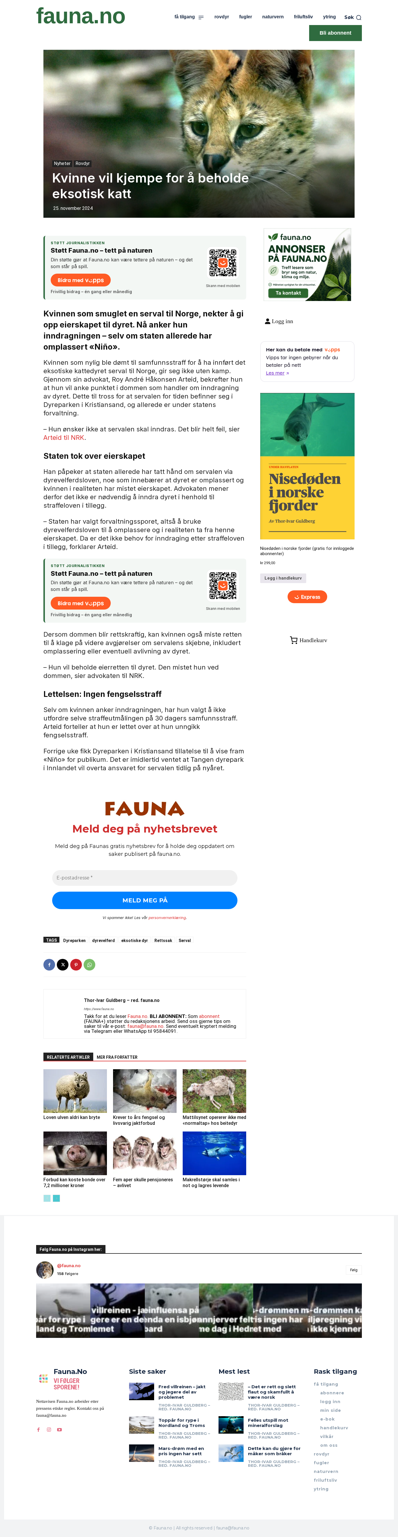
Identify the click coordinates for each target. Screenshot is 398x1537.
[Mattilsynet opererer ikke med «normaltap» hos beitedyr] (214, 1091)
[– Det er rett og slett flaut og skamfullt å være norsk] (231, 1391)
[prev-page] (47, 1198)
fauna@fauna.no (145, 1026)
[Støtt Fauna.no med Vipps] (222, 263)
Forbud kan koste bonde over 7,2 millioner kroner (74, 1182)
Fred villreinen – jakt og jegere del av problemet (182, 1392)
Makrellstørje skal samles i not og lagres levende (211, 1182)
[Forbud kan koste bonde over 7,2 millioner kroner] (75, 1153)
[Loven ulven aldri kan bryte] (75, 1091)
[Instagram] (49, 1430)
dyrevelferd (103, 940)
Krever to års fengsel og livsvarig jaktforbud (139, 1120)
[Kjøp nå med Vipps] (307, 596)
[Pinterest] (76, 965)
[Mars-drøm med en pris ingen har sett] (141, 1453)
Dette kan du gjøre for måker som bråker (274, 1451)
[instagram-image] (63, 1310)
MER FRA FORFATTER (117, 1057)
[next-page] (56, 1198)
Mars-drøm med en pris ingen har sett (181, 1451)
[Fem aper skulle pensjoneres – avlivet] (145, 1153)
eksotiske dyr (134, 940)
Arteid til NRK (63, 437)
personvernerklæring (167, 917)
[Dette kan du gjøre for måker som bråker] (231, 1453)
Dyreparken (74, 940)
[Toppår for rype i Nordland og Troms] (141, 1425)
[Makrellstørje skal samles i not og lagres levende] (214, 1153)
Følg (354, 1269)
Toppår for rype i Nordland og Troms (182, 1422)
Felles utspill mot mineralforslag (268, 1422)
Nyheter (62, 163)
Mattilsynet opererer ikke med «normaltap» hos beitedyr (214, 1120)
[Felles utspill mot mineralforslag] (231, 1425)
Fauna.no (137, 1016)
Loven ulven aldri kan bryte (71, 1117)
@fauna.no (69, 1265)
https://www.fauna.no (99, 1009)
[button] (353, 17)
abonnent (209, 1016)
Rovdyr (82, 163)
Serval (185, 940)
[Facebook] (49, 965)
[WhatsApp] (89, 965)
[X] (62, 965)
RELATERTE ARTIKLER (68, 1057)
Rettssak (163, 940)
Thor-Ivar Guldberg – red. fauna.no (122, 1000)
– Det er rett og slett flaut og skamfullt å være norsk (272, 1392)
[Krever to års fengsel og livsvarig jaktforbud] (145, 1091)
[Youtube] (59, 1430)
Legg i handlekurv (283, 578)
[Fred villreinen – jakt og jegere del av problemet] (141, 1391)
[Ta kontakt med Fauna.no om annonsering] (288, 292)
